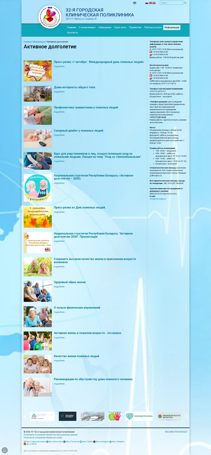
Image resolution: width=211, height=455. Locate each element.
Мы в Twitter (87, 441)
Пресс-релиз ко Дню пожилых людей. (80, 207)
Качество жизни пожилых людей (76, 356)
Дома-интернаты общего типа (74, 87)
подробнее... (60, 66)
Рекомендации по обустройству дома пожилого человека (93, 379)
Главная (71, 27)
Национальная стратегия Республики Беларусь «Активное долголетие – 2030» (93, 177)
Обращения (104, 27)
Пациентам (135, 27)
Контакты (72, 32)
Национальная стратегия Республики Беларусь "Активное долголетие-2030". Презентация (93, 235)
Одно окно (120, 27)
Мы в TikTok (31, 444)
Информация (172, 27)
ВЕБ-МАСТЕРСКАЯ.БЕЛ (176, 432)
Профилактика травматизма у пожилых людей (86, 107)
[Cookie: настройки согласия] (5, 450)
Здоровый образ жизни (70, 282)
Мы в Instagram (102, 441)
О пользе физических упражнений (77, 307)
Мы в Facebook (72, 441)
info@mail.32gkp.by (158, 199)
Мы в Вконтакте (56, 441)
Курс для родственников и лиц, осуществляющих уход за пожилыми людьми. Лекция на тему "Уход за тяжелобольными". (98, 155)
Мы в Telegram (118, 441)
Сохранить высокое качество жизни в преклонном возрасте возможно (95, 260)
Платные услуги (153, 27)
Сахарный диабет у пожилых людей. (79, 130)
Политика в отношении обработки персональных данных (51, 435)
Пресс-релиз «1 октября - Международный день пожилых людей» (99, 62)
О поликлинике (87, 27)
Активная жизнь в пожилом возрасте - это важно (87, 333)
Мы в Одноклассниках (36, 441)
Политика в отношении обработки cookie (43, 437)
